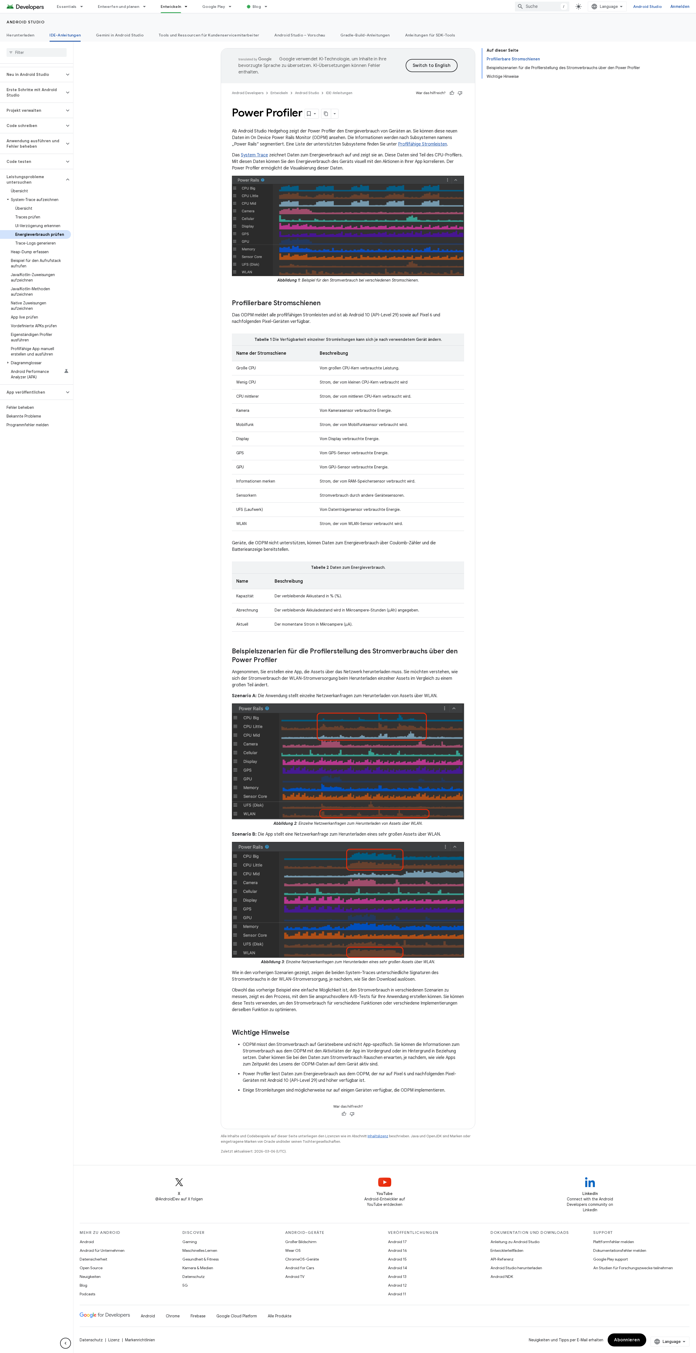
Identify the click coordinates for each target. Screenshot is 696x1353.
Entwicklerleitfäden (506, 1250)
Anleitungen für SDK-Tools (430, 35)
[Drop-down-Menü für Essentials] (84, 6)
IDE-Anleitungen (65, 35)
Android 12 (397, 1285)
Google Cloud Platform (236, 1316)
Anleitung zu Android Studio (514, 1241)
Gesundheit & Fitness (200, 1259)
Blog (257, 6)
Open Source (91, 1267)
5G (185, 1285)
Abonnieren (627, 1340)
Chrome (173, 1316)
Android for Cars (299, 1267)
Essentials (67, 6)
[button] (32, 74)
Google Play (213, 6)
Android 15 (397, 1259)
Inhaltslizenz (378, 1136)
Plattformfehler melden (613, 1241)
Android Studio (647, 6)
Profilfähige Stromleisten (422, 144)
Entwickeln (171, 6)
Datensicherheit (93, 1259)
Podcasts (87, 1294)
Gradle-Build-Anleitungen (365, 35)
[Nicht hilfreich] (460, 93)
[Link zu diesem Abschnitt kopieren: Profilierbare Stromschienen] (326, 303)
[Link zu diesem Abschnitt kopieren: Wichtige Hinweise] (295, 1033)
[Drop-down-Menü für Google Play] (232, 6)
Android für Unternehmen (102, 1250)
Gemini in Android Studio (120, 35)
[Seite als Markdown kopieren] (326, 113)
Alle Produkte (279, 1316)
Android (87, 1241)
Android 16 (397, 1250)
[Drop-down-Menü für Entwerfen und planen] (146, 6)
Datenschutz (193, 1276)
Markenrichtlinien (140, 1340)
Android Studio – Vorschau (299, 35)
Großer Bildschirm (300, 1241)
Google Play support (610, 1259)
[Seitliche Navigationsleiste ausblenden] (65, 1343)
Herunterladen (20, 35)
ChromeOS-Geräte (302, 1259)
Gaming (189, 1241)
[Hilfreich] (452, 93)
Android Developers (247, 93)
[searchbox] (37, 52)
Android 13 (397, 1276)
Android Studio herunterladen (516, 1267)
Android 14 (397, 1267)
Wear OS (293, 1250)
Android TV (294, 1276)
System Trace (254, 155)
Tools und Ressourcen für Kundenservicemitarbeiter (209, 35)
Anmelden (679, 6)
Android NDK (501, 1276)
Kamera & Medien (197, 1267)
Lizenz (114, 1340)
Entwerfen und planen (118, 6)
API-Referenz (502, 1259)
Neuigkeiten (90, 1276)
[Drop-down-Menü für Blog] (268, 6)
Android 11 (397, 1294)
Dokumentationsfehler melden (619, 1250)
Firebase (198, 1316)
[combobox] (542, 6)
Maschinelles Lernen (199, 1250)
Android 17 (397, 1241)
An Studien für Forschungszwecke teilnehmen (633, 1267)
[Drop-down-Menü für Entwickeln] (188, 6)
